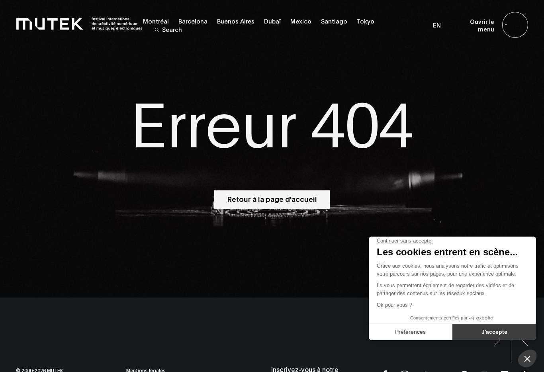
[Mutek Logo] (79, 29)
